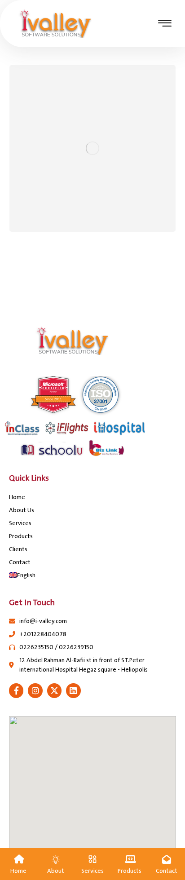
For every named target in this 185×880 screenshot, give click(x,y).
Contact (20, 562)
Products (21, 536)
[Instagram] (35, 690)
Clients (18, 549)
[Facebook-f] (16, 690)
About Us (21, 510)
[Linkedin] (73, 690)
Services (20, 523)
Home (17, 497)
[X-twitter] (54, 690)
